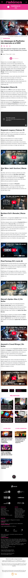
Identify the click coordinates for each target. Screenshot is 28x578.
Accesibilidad (3, 536)
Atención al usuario (18, 508)
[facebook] (1, 46)
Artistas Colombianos (20, 436)
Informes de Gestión (4, 514)
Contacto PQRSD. (16, 542)
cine (3, 450)
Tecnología (6, 38)
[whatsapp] (7, 46)
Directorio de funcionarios (20, 515)
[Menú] (2, 2)
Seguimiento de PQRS (5, 545)
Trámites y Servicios (18, 514)
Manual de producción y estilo (6, 515)
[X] (4, 46)
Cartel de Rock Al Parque (6, 436)
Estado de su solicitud (19, 516)
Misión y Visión (3, 509)
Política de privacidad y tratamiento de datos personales (12, 534)
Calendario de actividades (20, 510)
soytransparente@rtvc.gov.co (6, 554)
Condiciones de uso (4, 535)
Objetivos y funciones (5, 510)
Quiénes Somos (4, 508)
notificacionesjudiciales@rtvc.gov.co (8, 551)
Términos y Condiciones (19, 517)
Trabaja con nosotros (19, 509)
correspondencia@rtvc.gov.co (20, 541)
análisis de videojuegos (19, 391)
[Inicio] (14, 1)
